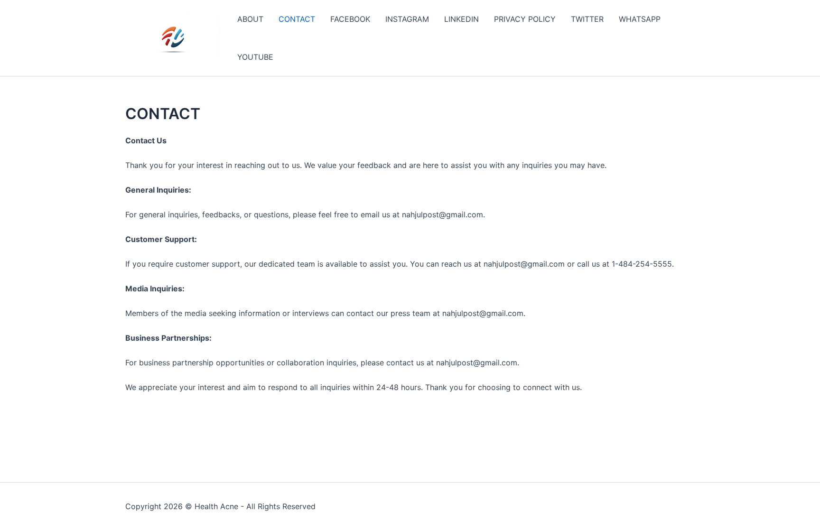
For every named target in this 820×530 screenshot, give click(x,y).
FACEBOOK (350, 19)
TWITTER (587, 19)
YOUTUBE (255, 57)
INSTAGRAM (407, 19)
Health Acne (216, 506)
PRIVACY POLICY (525, 19)
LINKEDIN (461, 19)
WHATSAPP (640, 19)
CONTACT (297, 19)
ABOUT (250, 19)
